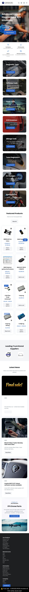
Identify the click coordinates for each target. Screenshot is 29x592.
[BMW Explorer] (21, 232)
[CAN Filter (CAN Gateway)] (7, 288)
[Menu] (26, 2)
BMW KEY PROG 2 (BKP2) (21, 268)
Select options (7, 248)
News (5, 398)
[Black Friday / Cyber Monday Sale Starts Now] (14, 428)
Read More (8, 411)
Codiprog (21, 324)
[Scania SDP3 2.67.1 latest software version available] (14, 468)
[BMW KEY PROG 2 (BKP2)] (21, 260)
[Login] (21, 3)
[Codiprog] (21, 316)
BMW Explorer (21, 239)
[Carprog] (21, 288)
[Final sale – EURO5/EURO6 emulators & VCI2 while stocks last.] (14, 385)
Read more (7, 331)
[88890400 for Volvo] (7, 232)
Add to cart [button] (21, 277)
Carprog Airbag (7, 324)
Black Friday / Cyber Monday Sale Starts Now (13, 443)
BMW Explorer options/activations (8, 268)
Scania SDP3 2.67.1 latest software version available (13, 484)
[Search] (18, 3)
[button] (25, 239)
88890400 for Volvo (8, 240)
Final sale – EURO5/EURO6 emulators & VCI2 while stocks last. (14, 402)
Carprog (21, 295)
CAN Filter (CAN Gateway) (8, 297)
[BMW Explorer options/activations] (7, 260)
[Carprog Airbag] (7, 316)
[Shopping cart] (24, 3)
